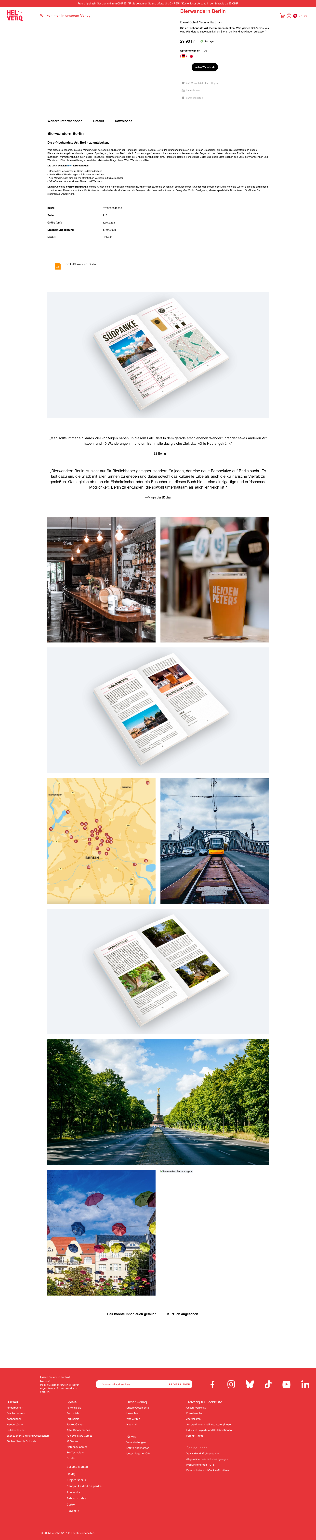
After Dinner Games (78, 1430)
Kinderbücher (14, 1407)
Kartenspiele (73, 1407)
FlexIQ (70, 1474)
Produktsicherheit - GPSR (201, 1464)
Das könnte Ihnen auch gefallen (132, 1314)
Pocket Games (75, 1424)
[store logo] (22, 15)
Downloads (123, 121)
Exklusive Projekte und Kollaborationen (209, 1430)
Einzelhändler (194, 1413)
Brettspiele (72, 1413)
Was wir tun (133, 1418)
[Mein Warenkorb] (282, 16)
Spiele (71, 1402)
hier (69, 165)
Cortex (71, 1504)
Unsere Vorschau (196, 1407)
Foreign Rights (194, 1435)
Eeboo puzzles (76, 1498)
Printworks (73, 1492)
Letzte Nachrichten (137, 1447)
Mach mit (132, 1424)
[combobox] (278, 15)
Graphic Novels (16, 1413)
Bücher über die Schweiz (21, 1441)
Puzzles (70, 1458)
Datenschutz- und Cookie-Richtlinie (207, 1470)
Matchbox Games (76, 1446)
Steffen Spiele (75, 1452)
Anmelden (289, 16)
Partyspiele (72, 1418)
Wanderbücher (15, 1424)
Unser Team (133, 1413)
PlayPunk (72, 1510)
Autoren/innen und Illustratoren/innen (208, 1424)
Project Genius (76, 1480)
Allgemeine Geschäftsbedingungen (207, 1459)
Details (98, 121)
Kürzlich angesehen (182, 1314)
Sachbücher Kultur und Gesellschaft (28, 1435)
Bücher (12, 1402)
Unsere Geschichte (137, 1407)
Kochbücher (14, 1418)
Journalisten (193, 1418)
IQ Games (72, 1441)
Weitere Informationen (64, 121)
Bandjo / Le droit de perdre (84, 1486)
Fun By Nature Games (79, 1435)
